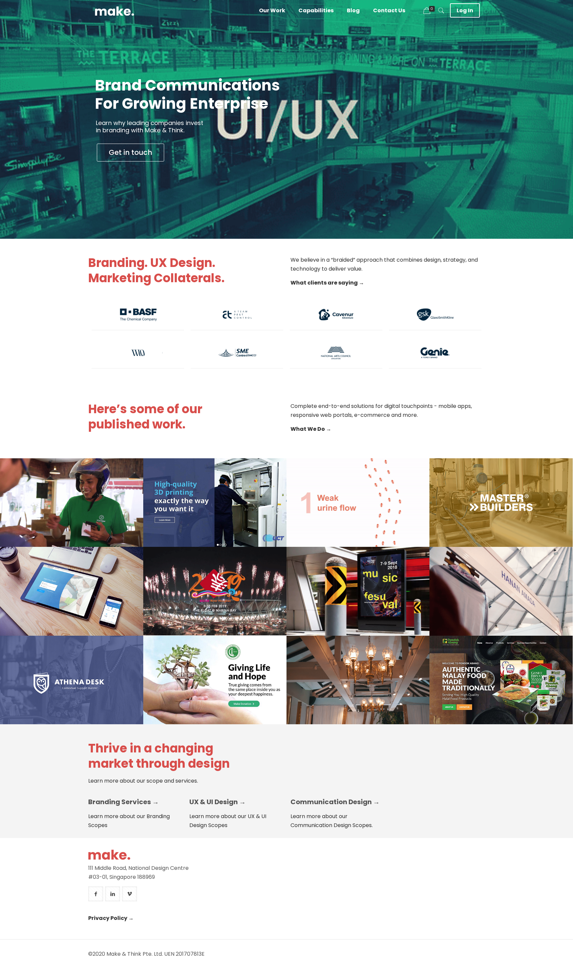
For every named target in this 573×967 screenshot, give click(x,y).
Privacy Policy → (111, 918)
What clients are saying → (327, 283)
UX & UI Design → (217, 801)
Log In (465, 10)
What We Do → (310, 429)
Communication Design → (335, 801)
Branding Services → (123, 801)
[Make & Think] (114, 10)
